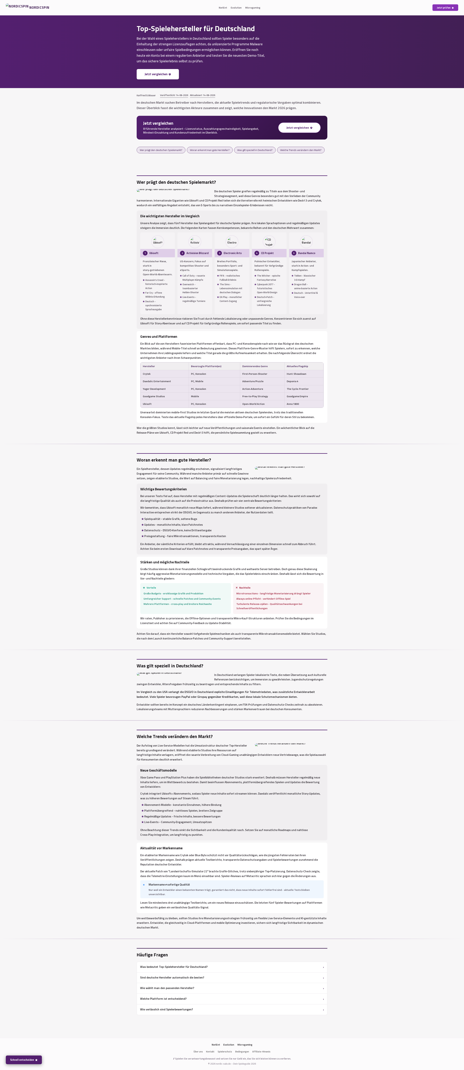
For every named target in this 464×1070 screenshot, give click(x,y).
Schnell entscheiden (22, 1060)
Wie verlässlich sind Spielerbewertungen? (166, 1009)
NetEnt (223, 7)
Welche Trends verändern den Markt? (301, 150)
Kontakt (210, 1051)
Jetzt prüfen (444, 7)
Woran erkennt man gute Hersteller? (210, 150)
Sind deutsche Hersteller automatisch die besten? (172, 977)
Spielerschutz (225, 1051)
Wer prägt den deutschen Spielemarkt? (161, 150)
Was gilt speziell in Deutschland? (255, 150)
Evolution (236, 7)
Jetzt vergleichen (156, 74)
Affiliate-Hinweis (261, 1051)
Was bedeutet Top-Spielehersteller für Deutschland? (174, 967)
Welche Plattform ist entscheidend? (163, 998)
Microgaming (252, 7)
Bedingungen (242, 1051)
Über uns (198, 1051)
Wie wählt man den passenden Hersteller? (167, 988)
